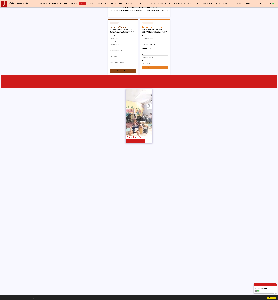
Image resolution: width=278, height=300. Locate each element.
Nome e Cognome (147, 35)
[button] (266, 3)
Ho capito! (271, 298)
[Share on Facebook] (127, 137)
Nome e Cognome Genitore (117, 35)
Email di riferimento (115, 48)
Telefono (112, 54)
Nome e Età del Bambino (116, 42)
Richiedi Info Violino (122, 71)
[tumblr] (133, 137)
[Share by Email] (135, 137)
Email (143, 54)
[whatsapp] (138, 137)
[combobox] (155, 44)
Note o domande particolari (117, 60)
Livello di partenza (147, 48)
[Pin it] (131, 137)
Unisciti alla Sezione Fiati (155, 68)
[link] (140, 137)
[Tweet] (129, 137)
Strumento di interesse (148, 42)
